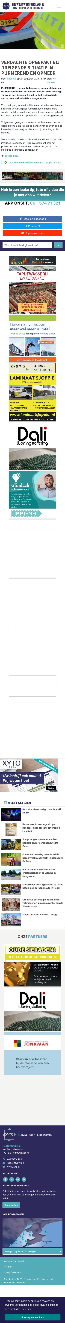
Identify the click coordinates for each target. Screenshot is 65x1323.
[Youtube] (18, 1179)
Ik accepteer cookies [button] (32, 1317)
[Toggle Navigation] (58, 6)
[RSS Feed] (24, 1179)
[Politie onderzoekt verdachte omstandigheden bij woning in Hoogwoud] (11, 874)
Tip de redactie (35, 233)
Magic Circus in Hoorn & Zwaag (39, 914)
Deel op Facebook (35, 218)
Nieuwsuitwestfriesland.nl (28, 4)
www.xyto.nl (13, 1167)
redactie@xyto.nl (15, 1162)
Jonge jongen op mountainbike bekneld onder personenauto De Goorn (40, 842)
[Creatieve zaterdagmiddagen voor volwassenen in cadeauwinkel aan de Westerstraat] (11, 905)
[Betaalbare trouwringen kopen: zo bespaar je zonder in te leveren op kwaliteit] (11, 829)
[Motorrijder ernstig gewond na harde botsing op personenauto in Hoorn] (11, 889)
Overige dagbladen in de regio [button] (20, 1251)
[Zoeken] (58, 245)
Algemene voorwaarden (14, 1261)
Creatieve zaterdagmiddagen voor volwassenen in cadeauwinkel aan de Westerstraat (42, 903)
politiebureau (11, 155)
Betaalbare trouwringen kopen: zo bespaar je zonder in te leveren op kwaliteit (41, 827)
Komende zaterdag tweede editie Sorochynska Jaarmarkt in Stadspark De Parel (42, 858)
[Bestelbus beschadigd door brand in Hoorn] (11, 814)
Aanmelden (11, 1205)
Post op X (34, 226)
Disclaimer (8, 1267)
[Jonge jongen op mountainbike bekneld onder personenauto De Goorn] (11, 844)
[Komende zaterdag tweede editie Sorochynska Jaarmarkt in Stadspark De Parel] (11, 859)
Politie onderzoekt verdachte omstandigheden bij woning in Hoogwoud (39, 873)
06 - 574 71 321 (45, 203)
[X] (12, 1179)
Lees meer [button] (26, 1309)
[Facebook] (6, 1179)
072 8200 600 (14, 1159)
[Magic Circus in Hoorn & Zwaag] (11, 919)
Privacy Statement (12, 1272)
